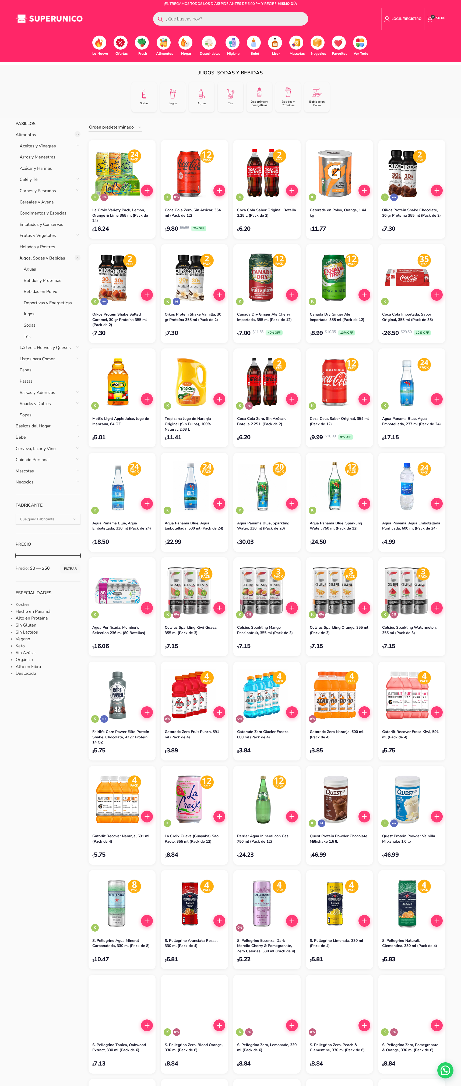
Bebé (21, 437)
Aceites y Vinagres (38, 146)
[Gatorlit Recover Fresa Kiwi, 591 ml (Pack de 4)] (412, 695)
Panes (25, 370)
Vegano (23, 639)
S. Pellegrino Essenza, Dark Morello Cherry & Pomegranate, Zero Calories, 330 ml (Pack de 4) (266, 946)
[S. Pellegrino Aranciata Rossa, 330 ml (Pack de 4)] (194, 903)
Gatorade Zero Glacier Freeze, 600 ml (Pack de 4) (263, 734)
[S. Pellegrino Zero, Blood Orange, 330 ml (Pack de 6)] (194, 1008)
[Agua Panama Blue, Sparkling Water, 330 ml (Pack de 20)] (267, 486)
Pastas (26, 381)
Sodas (30, 325)
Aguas (30, 269)
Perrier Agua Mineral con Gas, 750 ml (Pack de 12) (263, 838)
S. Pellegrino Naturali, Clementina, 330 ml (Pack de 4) (409, 943)
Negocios (25, 482)
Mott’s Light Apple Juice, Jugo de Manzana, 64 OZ (120, 421)
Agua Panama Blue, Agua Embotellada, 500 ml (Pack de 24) (194, 526)
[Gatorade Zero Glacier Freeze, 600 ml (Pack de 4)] (267, 695)
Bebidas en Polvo (40, 292)
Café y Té (29, 179)
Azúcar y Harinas (36, 168)
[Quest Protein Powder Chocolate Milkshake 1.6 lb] (339, 799)
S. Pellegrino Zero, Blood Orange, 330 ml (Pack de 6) (194, 1047)
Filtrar (70, 568)
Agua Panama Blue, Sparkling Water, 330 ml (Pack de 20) (263, 526)
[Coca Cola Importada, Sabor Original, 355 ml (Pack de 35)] (412, 277)
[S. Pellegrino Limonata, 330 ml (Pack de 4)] (339, 903)
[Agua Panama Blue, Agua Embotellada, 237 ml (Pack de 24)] (412, 382)
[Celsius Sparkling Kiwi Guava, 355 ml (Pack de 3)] (194, 591)
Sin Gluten (26, 625)
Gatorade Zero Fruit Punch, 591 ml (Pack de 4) (192, 734)
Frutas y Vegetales (38, 235)
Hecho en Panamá (33, 611)
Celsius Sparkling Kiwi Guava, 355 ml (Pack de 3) (191, 630)
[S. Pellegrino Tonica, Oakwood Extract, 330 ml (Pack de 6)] (122, 1008)
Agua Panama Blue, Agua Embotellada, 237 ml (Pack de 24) (411, 421)
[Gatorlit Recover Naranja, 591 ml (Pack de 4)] (122, 799)
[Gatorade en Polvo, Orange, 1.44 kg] (339, 173)
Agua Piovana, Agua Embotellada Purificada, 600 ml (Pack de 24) (411, 526)
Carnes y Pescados (38, 191)
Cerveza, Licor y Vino (36, 449)
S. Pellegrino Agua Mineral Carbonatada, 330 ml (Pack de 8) (121, 943)
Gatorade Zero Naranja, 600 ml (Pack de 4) (336, 734)
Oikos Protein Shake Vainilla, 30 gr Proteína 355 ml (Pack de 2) (193, 317)
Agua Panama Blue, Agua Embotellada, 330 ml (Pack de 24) (121, 526)
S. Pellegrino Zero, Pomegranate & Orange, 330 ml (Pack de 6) (410, 1047)
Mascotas (25, 471)
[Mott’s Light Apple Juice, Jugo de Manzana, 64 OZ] (122, 382)
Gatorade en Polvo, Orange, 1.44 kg (338, 212)
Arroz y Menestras (37, 157)
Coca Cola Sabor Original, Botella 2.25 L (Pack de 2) (266, 212)
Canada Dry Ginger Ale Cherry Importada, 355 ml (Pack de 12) (264, 317)
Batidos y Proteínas (42, 280)
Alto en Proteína (32, 618)
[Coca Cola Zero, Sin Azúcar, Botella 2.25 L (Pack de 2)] (267, 382)
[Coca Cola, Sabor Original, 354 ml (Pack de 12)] (339, 382)
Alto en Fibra (28, 667)
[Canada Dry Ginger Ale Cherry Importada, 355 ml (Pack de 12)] (267, 277)
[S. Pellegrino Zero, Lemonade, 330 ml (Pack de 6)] (267, 1008)
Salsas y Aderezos (37, 393)
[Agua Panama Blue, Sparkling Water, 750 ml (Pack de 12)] (339, 486)
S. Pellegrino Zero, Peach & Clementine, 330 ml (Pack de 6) (337, 1047)
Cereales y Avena (37, 202)
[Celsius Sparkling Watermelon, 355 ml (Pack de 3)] (412, 591)
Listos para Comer (37, 359)
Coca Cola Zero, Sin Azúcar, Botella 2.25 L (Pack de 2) (261, 421)
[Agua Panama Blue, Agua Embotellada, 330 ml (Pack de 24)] (122, 486)
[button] (147, 190)
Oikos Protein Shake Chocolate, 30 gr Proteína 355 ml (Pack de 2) (411, 212)
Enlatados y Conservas (41, 224)
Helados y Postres (37, 247)
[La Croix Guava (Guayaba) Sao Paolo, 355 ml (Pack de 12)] (194, 799)
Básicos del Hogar (33, 426)
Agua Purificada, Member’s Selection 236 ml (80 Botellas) (118, 630)
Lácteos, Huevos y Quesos (45, 348)
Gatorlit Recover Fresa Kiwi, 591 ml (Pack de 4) (410, 734)
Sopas (25, 415)
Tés (27, 337)
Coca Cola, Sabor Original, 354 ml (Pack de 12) (339, 421)
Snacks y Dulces (35, 404)
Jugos (29, 314)
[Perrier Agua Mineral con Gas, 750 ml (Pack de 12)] (267, 799)
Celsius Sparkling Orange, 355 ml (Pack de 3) (339, 630)
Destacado (26, 673)
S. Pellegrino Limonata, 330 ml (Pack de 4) (336, 943)
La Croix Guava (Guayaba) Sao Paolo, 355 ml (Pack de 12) (192, 838)
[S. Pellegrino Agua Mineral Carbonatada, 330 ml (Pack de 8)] (122, 903)
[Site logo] (49, 19)
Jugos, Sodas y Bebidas (42, 258)
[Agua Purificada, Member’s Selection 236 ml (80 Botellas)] (122, 591)
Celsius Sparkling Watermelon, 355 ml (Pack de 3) (409, 630)
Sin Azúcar (26, 653)
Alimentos (26, 135)
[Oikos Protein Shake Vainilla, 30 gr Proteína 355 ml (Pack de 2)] (194, 277)
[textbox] (48, 519)
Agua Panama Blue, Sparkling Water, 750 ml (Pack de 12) (336, 526)
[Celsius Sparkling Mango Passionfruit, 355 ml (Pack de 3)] (267, 591)
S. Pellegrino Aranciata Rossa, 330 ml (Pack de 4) (191, 943)
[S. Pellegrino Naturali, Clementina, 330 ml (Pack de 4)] (412, 903)
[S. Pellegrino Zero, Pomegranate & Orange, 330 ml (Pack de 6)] (412, 1008)
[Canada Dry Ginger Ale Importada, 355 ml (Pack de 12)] (339, 277)
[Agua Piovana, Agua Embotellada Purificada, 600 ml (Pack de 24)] (412, 486)
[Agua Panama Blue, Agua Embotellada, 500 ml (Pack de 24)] (194, 486)
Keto (20, 646)
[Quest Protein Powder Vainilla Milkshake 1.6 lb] (412, 799)
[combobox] (48, 519)
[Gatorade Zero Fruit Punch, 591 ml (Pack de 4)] (194, 695)
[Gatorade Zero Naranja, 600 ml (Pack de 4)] (339, 695)
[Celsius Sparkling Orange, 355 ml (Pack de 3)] (339, 591)
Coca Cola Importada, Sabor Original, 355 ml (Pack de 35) (407, 317)
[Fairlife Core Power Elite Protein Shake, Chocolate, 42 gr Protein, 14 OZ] (122, 695)
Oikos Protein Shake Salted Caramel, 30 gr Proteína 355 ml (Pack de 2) (119, 319)
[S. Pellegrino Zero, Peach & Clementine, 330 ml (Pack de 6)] (339, 1008)
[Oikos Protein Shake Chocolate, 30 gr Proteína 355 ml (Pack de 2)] (412, 173)
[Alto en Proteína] (394, 197)
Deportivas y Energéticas (48, 303)
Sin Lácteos (27, 632)
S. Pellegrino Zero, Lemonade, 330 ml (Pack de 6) (267, 1047)
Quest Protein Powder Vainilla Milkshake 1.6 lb (408, 838)
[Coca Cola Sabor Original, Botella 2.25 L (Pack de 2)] (267, 173)
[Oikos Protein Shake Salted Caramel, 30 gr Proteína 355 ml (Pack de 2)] (122, 277)
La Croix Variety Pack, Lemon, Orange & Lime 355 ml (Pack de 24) (120, 215)
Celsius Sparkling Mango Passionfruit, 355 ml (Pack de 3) (265, 630)
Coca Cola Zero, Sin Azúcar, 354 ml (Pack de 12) (193, 212)
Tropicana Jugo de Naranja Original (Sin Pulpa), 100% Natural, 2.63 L (188, 424)
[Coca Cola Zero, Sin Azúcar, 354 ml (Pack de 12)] (194, 173)
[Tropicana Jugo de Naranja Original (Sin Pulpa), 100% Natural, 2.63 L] (194, 382)
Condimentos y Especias (43, 213)
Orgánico (24, 660)
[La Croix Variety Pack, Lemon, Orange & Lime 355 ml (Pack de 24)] (122, 173)
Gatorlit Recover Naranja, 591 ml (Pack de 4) (120, 838)
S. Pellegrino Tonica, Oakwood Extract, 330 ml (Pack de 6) (119, 1047)
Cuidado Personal (33, 460)
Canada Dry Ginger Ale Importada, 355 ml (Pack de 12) (337, 317)
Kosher (22, 604)
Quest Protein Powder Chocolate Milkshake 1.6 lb (338, 838)
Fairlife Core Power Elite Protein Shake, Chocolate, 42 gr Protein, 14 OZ (120, 737)
